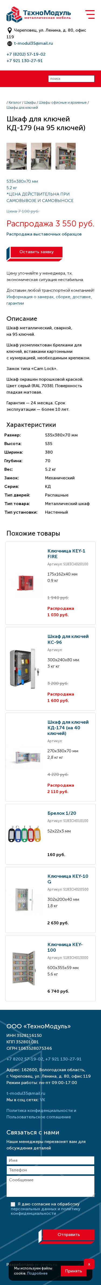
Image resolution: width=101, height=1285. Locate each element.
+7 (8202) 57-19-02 (26, 54)
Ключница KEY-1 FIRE (66, 553)
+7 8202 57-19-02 (24, 1059)
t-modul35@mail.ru (33, 43)
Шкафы (30, 102)
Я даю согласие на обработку (46, 1208)
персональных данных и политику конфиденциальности (46, 1211)
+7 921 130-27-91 (24, 60)
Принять (73, 1270)
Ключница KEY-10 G (67, 879)
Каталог (15, 102)
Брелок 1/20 (61, 813)
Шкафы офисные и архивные (63, 102)
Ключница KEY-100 (65, 947)
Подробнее (37, 1273)
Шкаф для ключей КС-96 (68, 639)
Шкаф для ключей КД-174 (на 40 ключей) (68, 727)
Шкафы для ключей (22, 108)
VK (42, 1099)
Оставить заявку (36, 251)
